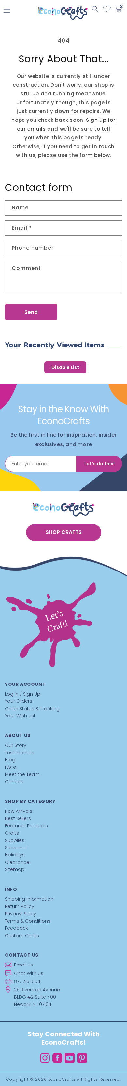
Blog (10, 759)
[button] (95, 9)
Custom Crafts (22, 935)
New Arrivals (18, 811)
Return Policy (19, 906)
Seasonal (16, 847)
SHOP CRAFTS (64, 532)
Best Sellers (18, 818)
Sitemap (14, 869)
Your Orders (18, 701)
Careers (14, 781)
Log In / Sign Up (22, 694)
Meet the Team (22, 774)
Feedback (16, 928)
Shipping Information (29, 899)
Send (31, 312)
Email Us (23, 965)
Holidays (15, 855)
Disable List (65, 367)
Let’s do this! (99, 463)
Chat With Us (28, 973)
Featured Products (26, 826)
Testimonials (19, 752)
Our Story (15, 745)
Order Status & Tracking (32, 708)
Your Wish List (20, 715)
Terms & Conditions (27, 921)
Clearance (17, 862)
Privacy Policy (20, 913)
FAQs (11, 767)
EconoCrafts (62, 1079)
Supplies (14, 840)
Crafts (12, 833)
